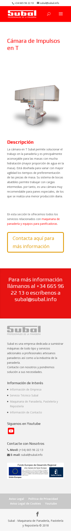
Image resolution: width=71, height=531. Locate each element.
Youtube (51, 503)
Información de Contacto (26, 412)
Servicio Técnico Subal (24, 395)
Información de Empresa (25, 389)
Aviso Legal (16, 499)
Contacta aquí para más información (33, 242)
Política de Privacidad (43, 499)
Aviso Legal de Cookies (25, 503)
